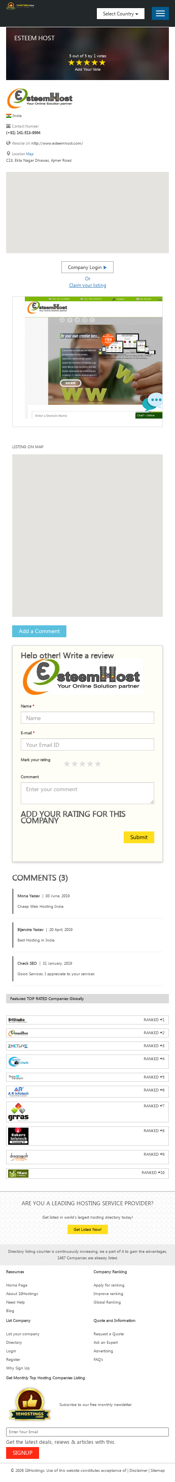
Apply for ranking (109, 1285)
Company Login (85, 267)
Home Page (16, 1285)
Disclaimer (138, 1470)
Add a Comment (39, 631)
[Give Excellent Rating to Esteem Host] (102, 62)
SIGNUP (23, 1452)
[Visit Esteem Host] (40, 98)
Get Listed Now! (88, 1229)
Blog (10, 1310)
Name (27, 706)
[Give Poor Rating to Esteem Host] (71, 62)
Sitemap (158, 1470)
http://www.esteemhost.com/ (57, 143)
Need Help (15, 1302)
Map (29, 154)
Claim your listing (87, 285)
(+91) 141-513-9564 (23, 132)
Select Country (119, 13)
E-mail (28, 733)
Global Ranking (107, 1302)
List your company (22, 1334)
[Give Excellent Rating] (98, 764)
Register (13, 1359)
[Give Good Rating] (82, 764)
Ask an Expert (106, 1342)
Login (11, 1351)
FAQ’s (98, 1359)
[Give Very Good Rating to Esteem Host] (95, 62)
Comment (30, 776)
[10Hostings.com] (20, 6)
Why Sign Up (18, 1368)
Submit (139, 837)
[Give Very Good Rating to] (90, 764)
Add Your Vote (88, 69)
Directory (14, 1342)
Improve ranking (108, 1293)
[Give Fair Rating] (75, 764)
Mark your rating (35, 759)
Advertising (103, 1351)
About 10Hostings (22, 1293)
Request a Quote (109, 1334)
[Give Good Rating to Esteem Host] (87, 62)
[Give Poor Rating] (67, 764)
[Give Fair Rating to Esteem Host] (79, 62)
